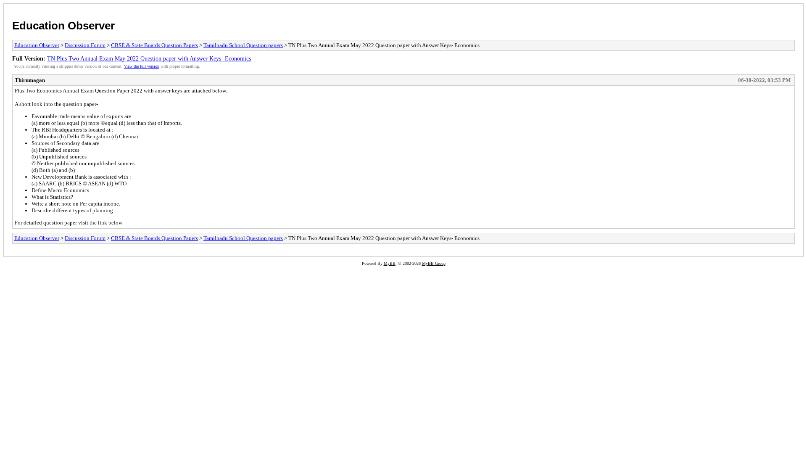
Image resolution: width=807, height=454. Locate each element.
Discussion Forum (85, 45)
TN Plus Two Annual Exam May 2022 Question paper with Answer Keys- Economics (149, 58)
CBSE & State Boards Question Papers (154, 45)
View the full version (141, 66)
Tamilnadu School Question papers (243, 45)
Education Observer (63, 25)
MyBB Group (434, 263)
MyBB (390, 263)
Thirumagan (30, 80)
